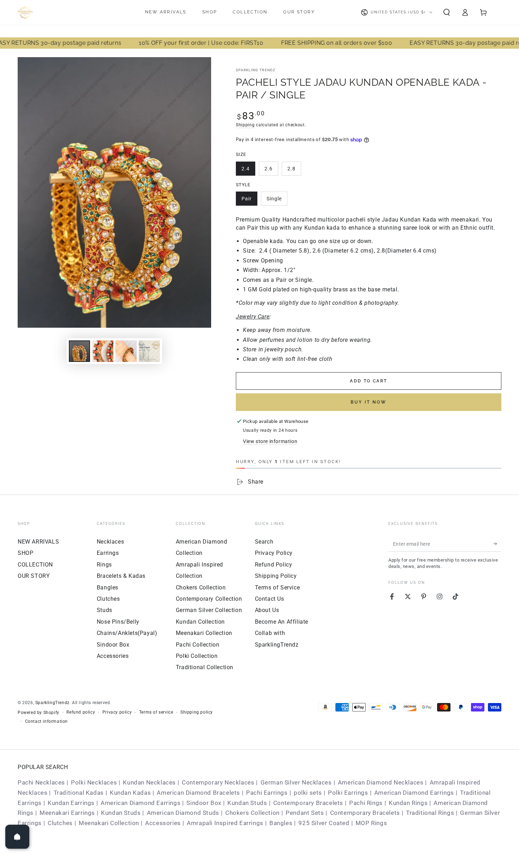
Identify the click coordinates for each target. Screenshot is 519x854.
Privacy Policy (274, 553)
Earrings (108, 553)
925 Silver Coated (323, 822)
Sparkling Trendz (256, 70)
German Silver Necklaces (296, 782)
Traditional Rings (430, 812)
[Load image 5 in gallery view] (149, 351)
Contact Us (269, 598)
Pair (246, 198)
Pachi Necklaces (41, 782)
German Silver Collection (209, 610)
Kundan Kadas (130, 792)
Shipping (245, 124)
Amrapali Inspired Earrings (225, 822)
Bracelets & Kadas (121, 576)
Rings (104, 564)
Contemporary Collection (209, 598)
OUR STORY (34, 576)
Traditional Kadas (79, 792)
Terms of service (156, 712)
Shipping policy (196, 712)
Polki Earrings (348, 792)
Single (274, 198)
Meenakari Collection (204, 633)
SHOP (25, 553)
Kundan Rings (408, 802)
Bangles (107, 587)
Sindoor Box (113, 644)
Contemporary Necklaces (218, 782)
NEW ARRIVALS (38, 541)
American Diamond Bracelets (198, 792)
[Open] (17, 837)
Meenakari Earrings (67, 812)
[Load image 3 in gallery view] (102, 351)
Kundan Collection (200, 621)
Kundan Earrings (71, 802)
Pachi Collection (198, 644)
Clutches (108, 598)
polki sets (308, 792)
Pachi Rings (366, 802)
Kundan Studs (247, 802)
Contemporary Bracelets (308, 802)
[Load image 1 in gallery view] (79, 351)
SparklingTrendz (52, 702)
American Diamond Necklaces (381, 782)
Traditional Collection (204, 667)
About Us (267, 610)
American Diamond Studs (183, 812)
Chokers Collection (201, 587)
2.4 (245, 168)
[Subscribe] (497, 543)
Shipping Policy (276, 576)
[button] (446, 12)
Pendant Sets (305, 812)
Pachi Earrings (266, 792)
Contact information (46, 721)
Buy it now (369, 402)
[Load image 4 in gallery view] (126, 351)
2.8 (291, 168)
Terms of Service (277, 587)
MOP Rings (371, 822)
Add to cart (368, 380)
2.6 (268, 168)
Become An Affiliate (281, 621)
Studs (104, 610)
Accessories (113, 656)
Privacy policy (117, 712)
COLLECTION (35, 564)
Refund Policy (273, 564)
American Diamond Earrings (414, 792)
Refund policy (80, 712)
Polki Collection (197, 656)
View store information (270, 441)
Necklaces (110, 541)
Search (264, 541)
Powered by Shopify (38, 712)
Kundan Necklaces (149, 782)
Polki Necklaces (94, 782)
